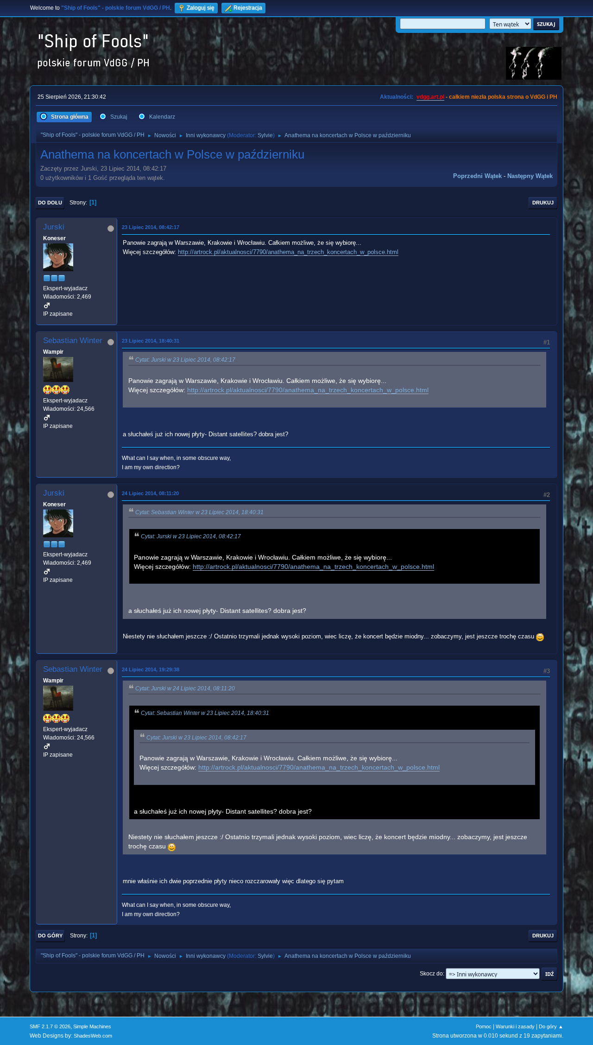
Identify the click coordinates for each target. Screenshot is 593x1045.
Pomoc (484, 1026)
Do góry (50, 935)
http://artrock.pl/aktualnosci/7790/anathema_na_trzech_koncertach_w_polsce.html (288, 252)
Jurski (53, 227)
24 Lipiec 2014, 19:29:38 (150, 669)
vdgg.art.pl (430, 97)
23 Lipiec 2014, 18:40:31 (150, 341)
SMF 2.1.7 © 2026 (50, 1026)
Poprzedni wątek (477, 175)
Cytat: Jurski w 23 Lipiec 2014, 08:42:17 (185, 360)
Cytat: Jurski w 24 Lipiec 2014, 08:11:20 (185, 688)
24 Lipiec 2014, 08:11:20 (150, 493)
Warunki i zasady (515, 1026)
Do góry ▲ (551, 1026)
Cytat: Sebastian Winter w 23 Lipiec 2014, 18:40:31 (199, 512)
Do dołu (50, 202)
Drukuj (543, 202)
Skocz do (431, 973)
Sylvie (265, 135)
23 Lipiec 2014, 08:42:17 (150, 227)
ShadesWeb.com (93, 1036)
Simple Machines (92, 1026)
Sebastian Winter (72, 340)
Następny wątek (530, 175)
